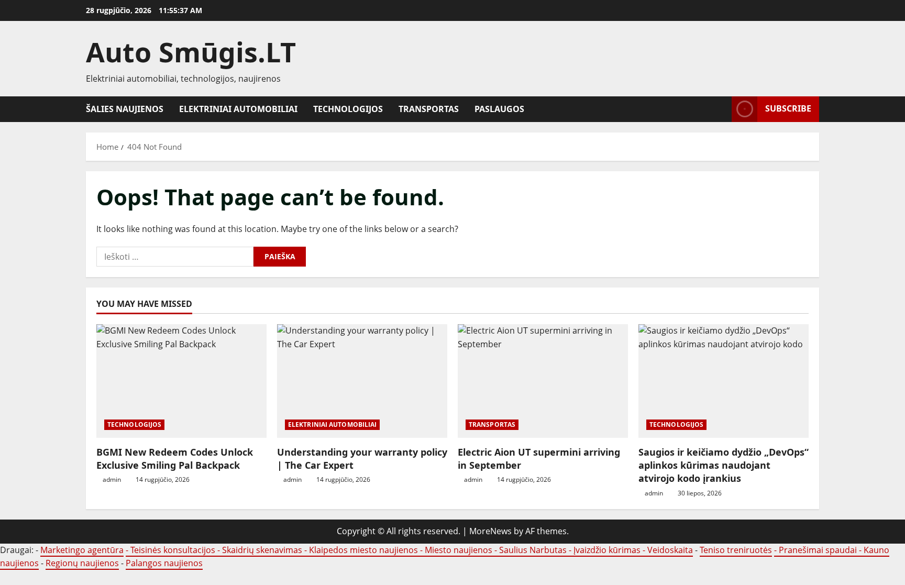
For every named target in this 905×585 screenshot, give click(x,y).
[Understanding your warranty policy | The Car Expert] (362, 381)
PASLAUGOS (499, 109)
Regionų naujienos (82, 563)
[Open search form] (721, 109)
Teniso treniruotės (736, 550)
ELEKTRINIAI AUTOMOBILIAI (238, 109)
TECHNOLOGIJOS (348, 109)
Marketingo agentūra (82, 550)
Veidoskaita (670, 550)
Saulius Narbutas (533, 550)
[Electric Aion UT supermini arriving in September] (543, 381)
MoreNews (490, 531)
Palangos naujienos (164, 563)
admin (112, 479)
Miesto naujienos (458, 550)
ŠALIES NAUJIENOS (124, 109)
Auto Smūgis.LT (191, 51)
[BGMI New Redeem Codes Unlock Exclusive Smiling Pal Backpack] (181, 381)
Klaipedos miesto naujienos (363, 550)
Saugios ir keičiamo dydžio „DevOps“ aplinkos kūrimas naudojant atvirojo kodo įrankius (723, 465)
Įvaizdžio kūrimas (607, 550)
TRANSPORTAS (429, 109)
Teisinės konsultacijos (172, 550)
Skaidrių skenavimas (262, 550)
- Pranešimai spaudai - (819, 550)
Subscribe (788, 108)
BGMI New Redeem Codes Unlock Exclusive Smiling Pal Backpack (174, 458)
